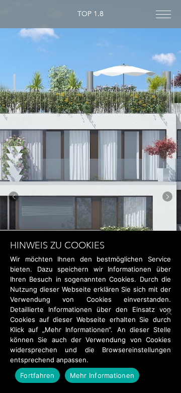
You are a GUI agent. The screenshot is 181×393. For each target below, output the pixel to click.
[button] (13, 196)
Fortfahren (37, 375)
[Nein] (168, 312)
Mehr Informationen (102, 375)
